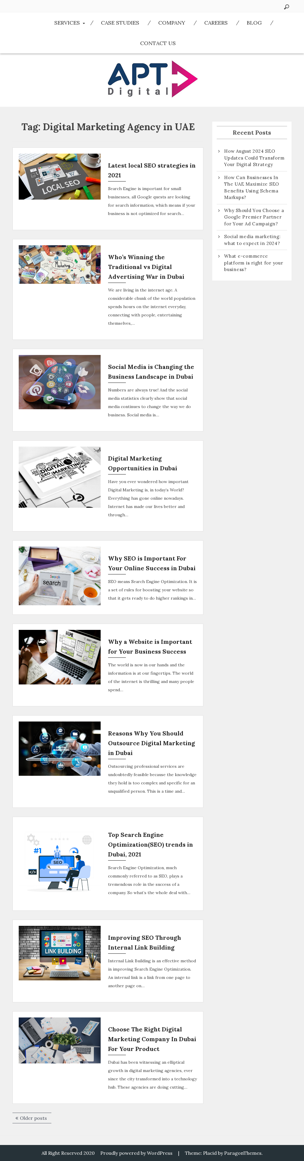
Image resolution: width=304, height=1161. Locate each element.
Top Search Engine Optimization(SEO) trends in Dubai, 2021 (150, 844)
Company (171, 22)
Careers (216, 22)
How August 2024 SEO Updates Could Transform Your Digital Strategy (254, 157)
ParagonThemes (243, 1153)
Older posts (33, 1118)
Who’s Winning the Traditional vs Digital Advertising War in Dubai (146, 266)
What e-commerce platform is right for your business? (253, 262)
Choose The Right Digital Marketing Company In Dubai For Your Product (152, 1038)
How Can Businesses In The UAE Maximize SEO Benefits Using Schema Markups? (251, 187)
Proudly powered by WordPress (136, 1153)
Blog (254, 22)
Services (67, 22)
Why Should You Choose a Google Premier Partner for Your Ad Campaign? (254, 217)
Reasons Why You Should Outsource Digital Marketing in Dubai (151, 743)
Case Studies (120, 22)
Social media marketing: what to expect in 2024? (252, 240)
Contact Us (158, 43)
